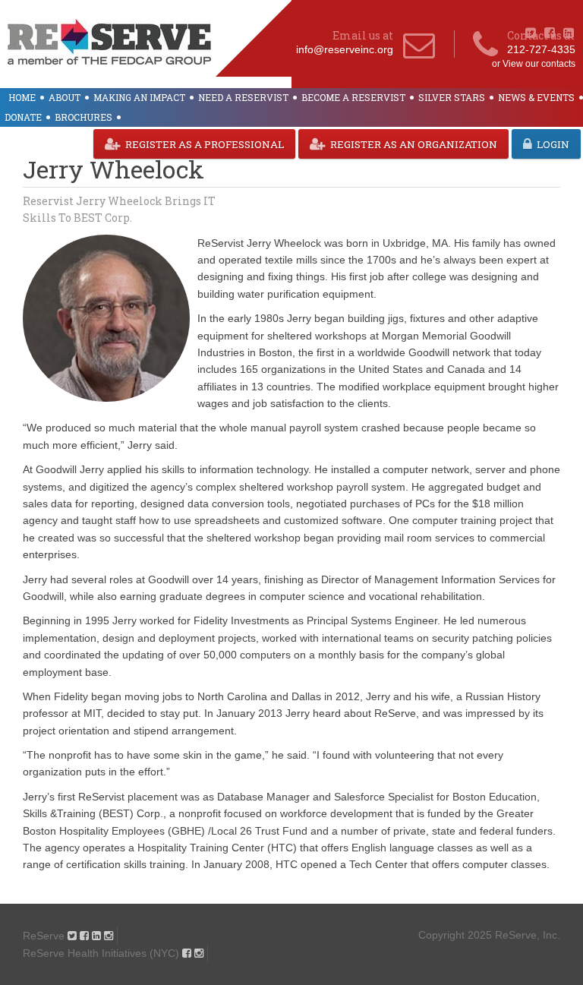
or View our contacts (533, 63)
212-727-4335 (541, 49)
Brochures (83, 117)
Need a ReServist (243, 97)
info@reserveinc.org (344, 49)
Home (22, 97)
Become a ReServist (353, 97)
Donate (23, 117)
